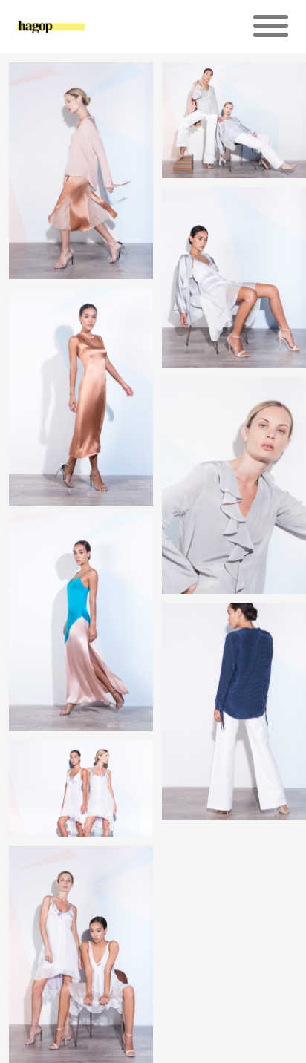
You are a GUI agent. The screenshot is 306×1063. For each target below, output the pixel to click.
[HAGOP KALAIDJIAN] (51, 33)
